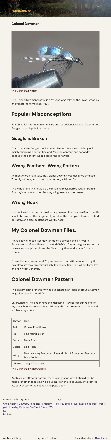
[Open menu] (97, 5)
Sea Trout (35, 407)
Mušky (15, 407)
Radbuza (24, 407)
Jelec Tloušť (36, 403)
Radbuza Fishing (12, 438)
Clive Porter (101, 437)
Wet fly (102, 403)
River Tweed (79, 403)
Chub (6, 403)
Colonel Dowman (19, 403)
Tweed (44, 407)
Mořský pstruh (64, 403)
